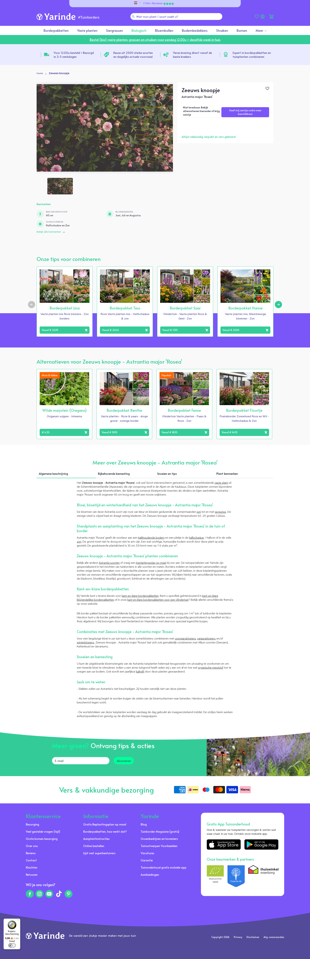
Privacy (238, 937)
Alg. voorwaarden (274, 937)
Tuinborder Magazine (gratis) (160, 831)
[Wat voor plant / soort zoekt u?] (133, 16)
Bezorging (32, 824)
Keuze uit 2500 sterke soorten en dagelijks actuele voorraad (133, 55)
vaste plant (221, 483)
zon (79, 541)
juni (199, 512)
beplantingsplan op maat (151, 563)
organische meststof (210, 667)
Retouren (31, 874)
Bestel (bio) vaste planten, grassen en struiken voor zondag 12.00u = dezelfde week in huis (155, 39)
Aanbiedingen (150, 874)
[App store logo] (224, 844)
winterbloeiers (85, 642)
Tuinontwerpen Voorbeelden (159, 846)
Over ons (32, 846)
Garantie (147, 860)
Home (40, 73)
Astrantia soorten (109, 563)
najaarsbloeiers (206, 638)
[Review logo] (236, 876)
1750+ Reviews (153, 3)
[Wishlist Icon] (267, 88)
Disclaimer (252, 937)
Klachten (31, 867)
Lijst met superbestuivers (99, 853)
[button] (271, 16)
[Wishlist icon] (86, 273)
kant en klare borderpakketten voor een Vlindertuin (158, 600)
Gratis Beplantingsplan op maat (104, 824)
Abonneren (124, 761)
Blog (144, 824)
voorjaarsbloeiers (185, 638)
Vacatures (147, 853)
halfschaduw (196, 537)
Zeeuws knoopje (59, 73)
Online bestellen (93, 846)
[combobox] (176, 16)
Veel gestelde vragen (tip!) (43, 831)
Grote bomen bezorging (42, 839)
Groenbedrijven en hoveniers (159, 839)
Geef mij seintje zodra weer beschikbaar (245, 112)
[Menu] (18, 921)
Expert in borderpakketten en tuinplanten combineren (252, 55)
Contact (31, 860)
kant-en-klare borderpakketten (140, 596)
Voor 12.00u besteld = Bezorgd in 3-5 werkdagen (74, 55)
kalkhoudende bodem (151, 537)
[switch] (12, 945)
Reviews (31, 853)
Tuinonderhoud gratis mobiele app (163, 867)
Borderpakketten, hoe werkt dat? (105, 831)
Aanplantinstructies (96, 839)
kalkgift (140, 671)
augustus (220, 512)
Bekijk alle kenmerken (49, 232)
